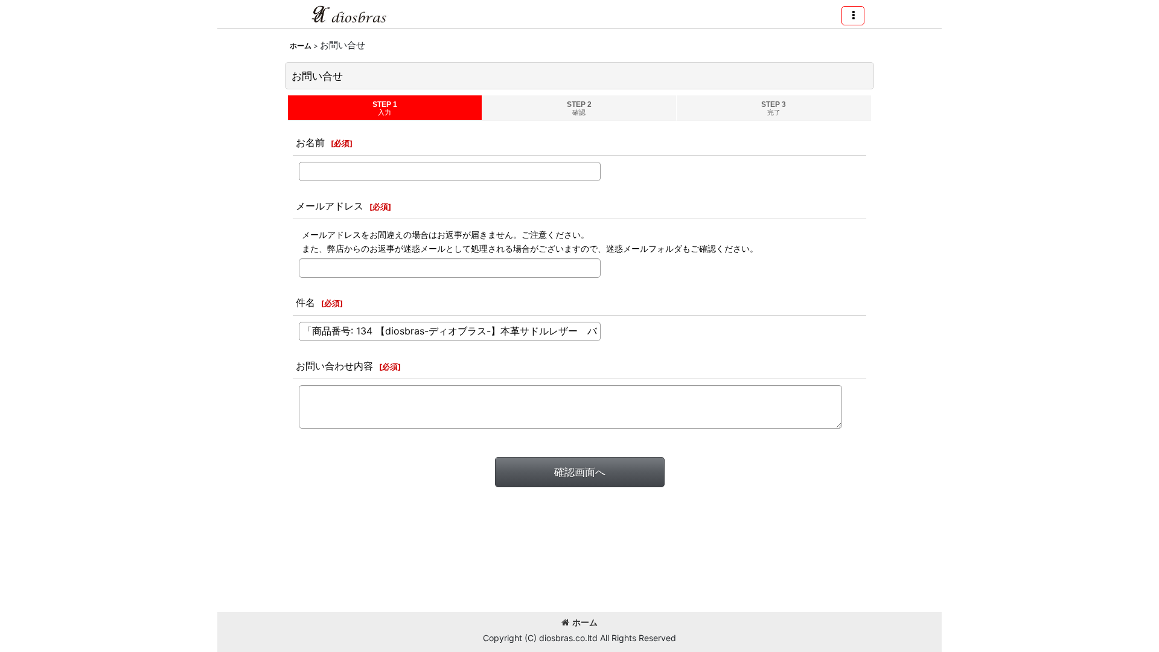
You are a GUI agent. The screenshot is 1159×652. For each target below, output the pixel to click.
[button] (852, 15)
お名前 (310, 142)
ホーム (585, 622)
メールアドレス (329, 206)
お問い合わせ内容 (334, 366)
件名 (305, 302)
